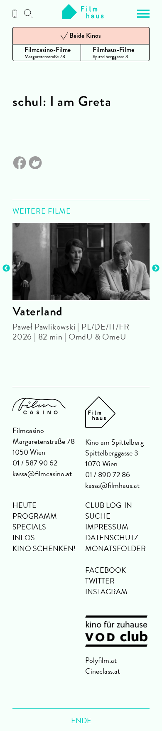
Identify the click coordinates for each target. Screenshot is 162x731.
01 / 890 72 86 (107, 474)
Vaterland (37, 311)
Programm (34, 516)
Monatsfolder (115, 548)
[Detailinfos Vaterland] (81, 261)
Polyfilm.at (101, 660)
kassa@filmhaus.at (112, 485)
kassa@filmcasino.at (42, 473)
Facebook (105, 570)
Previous (6, 268)
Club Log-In (108, 505)
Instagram (106, 591)
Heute (24, 505)
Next (156, 268)
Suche (97, 516)
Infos (23, 537)
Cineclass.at (102, 671)
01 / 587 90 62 (34, 462)
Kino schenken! (44, 548)
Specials (29, 526)
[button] (143, 14)
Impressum (106, 526)
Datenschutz (111, 537)
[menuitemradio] (46, 52)
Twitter (100, 580)
